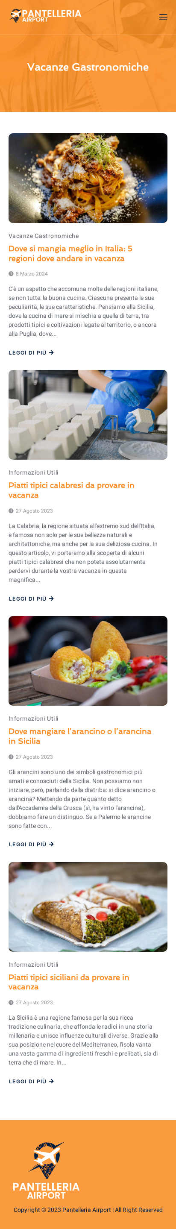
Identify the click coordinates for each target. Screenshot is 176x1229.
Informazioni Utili (34, 472)
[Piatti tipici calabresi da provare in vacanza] (88, 415)
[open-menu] (162, 17)
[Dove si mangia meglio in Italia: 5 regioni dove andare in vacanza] (88, 178)
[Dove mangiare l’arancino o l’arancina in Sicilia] (88, 661)
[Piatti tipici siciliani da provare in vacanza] (88, 907)
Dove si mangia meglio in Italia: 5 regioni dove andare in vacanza (70, 253)
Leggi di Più (28, 353)
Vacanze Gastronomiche (44, 236)
